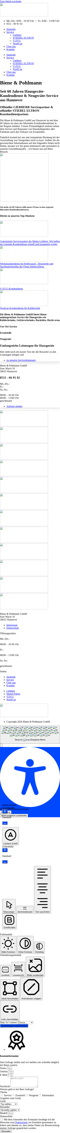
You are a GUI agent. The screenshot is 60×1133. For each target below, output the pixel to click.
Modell (4, 1113)
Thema (3, 1092)
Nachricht (5, 1086)
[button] (1, 745)
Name (3, 1068)
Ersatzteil (20, 1095)
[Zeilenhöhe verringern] (5, 861)
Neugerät (33, 1095)
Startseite (11, 29)
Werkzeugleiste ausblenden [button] (14, 815)
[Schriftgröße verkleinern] (5, 823)
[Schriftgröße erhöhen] (5, 811)
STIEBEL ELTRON (23, 37)
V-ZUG (17, 40)
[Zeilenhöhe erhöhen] (5, 850)
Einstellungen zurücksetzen (14, 1026)
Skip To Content (8, 1022)
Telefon (4, 1071)
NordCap (17, 43)
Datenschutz (6, 1116)
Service (10, 32)
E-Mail (4, 1074)
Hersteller (5, 1107)
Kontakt (10, 49)
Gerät (3, 1101)
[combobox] (30, 735)
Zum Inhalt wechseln (10, 1)
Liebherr (17, 35)
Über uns (11, 46)
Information (48, 1095)
